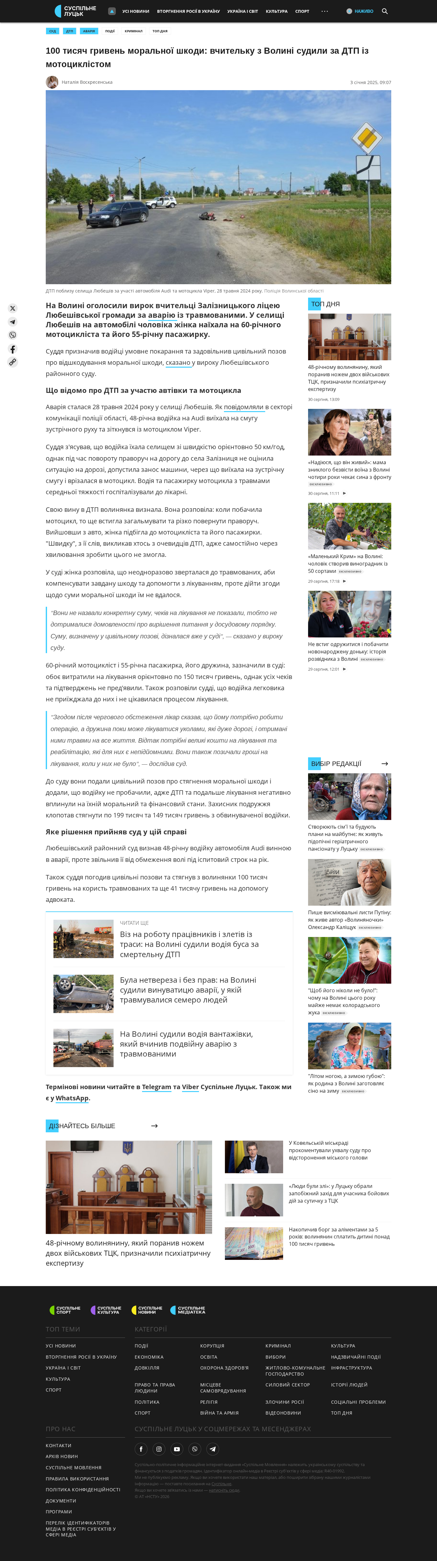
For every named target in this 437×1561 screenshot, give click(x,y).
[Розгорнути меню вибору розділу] (112, 11)
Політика (147, 1402)
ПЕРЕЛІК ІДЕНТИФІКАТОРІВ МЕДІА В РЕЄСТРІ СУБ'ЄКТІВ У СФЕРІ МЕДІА (81, 1529)
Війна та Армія (219, 1413)
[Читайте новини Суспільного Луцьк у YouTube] (177, 1449)
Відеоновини (283, 1413)
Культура (277, 11)
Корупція (212, 1346)
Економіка (149, 1357)
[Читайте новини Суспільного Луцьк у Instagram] (159, 1449)
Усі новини (136, 11)
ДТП (69, 31)
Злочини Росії (285, 1402)
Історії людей (349, 1385)
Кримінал (133, 31)
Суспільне (221, 1484)
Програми (59, 1512)
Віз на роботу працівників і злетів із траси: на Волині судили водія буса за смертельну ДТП (189, 944)
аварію (162, 315)
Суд (52, 31)
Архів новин (62, 1456)
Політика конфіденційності (83, 1490)
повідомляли (244, 406)
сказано (179, 362)
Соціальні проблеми (358, 1402)
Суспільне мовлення (74, 1467)
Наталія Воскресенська (87, 82)
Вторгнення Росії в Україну (188, 11)
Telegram (156, 1086)
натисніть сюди (224, 1490)
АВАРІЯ (89, 31)
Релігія (209, 1402)
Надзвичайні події (356, 1357)
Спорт (302, 11)
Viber (190, 1086)
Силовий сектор (288, 1385)
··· (325, 11)
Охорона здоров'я (224, 1368)
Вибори (276, 1357)
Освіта (209, 1357)
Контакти (59, 1445)
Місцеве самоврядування (223, 1388)
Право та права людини (155, 1388)
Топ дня (160, 31)
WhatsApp (72, 1098)
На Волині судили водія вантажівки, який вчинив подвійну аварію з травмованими (186, 1043)
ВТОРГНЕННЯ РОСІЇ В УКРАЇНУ (81, 1357)
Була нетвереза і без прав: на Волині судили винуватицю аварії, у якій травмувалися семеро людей (188, 989)
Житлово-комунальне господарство (296, 1371)
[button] (12, 308)
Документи (61, 1501)
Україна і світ (242, 11)
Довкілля (147, 1368)
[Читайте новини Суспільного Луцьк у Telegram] (212, 1449)
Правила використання (77, 1479)
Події (110, 31)
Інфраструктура (351, 1368)
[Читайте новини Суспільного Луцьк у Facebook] (141, 1449)
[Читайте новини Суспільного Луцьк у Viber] (194, 1449)
